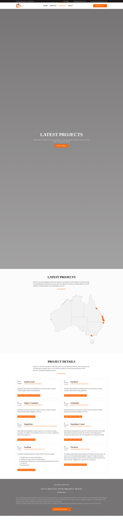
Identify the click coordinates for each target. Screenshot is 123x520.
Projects (62, 5)
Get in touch (61, 146)
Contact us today (60, 509)
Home (45, 5)
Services (53, 5)
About (70, 5)
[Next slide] (34, 329)
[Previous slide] (30, 329)
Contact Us (99, 5)
